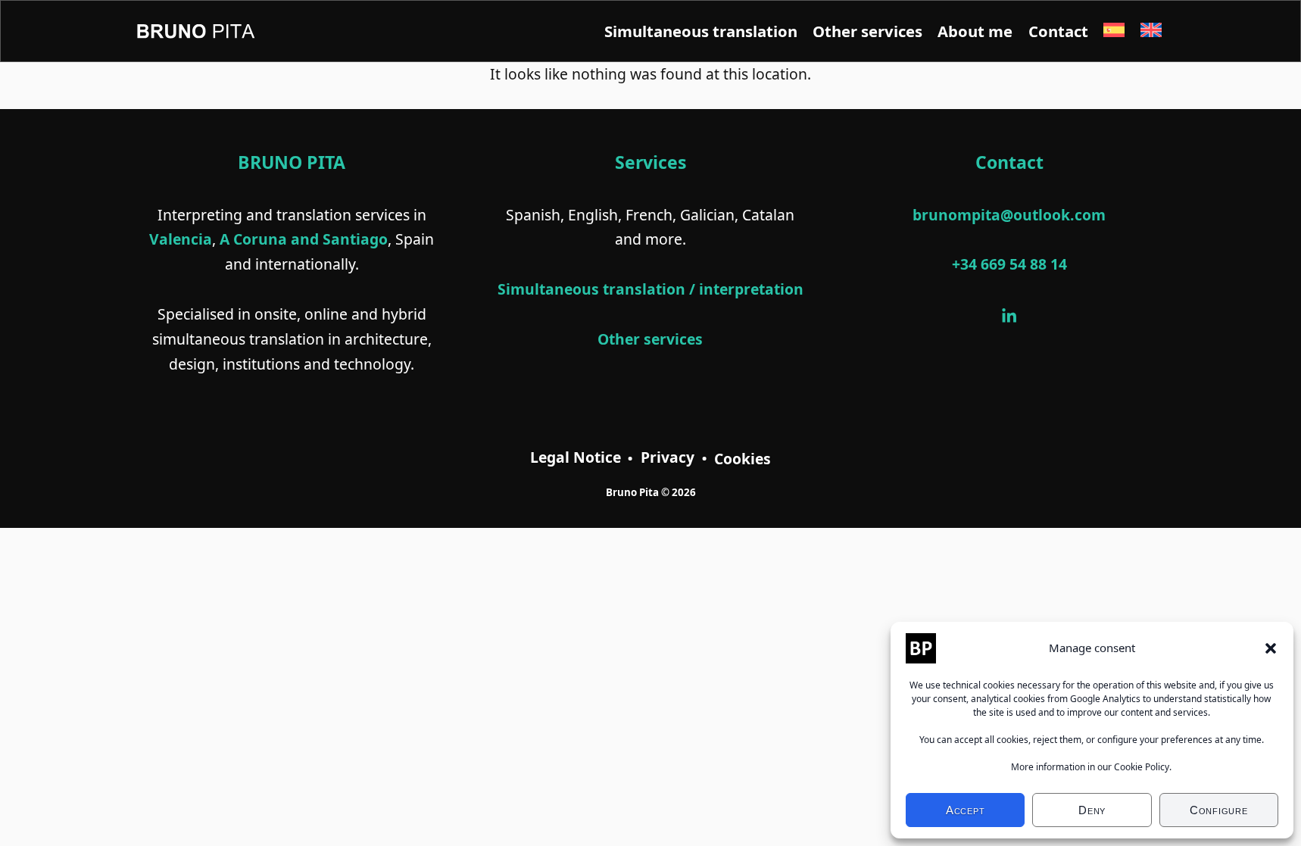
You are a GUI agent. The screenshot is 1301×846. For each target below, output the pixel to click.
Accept (965, 810)
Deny (1092, 810)
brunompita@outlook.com (1009, 214)
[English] (1151, 31)
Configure (1219, 810)
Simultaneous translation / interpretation (650, 289)
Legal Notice (575, 457)
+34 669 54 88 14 (1009, 264)
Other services (867, 31)
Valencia (180, 239)
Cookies (742, 458)
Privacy (667, 457)
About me (975, 31)
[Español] (1114, 31)
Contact (1058, 31)
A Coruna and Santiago (304, 239)
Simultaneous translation (700, 31)
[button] (1270, 648)
